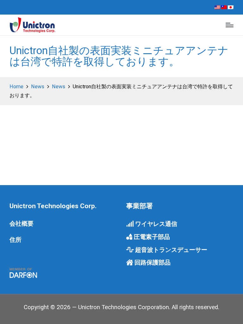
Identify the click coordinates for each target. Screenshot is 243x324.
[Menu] (230, 25)
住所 (15, 239)
